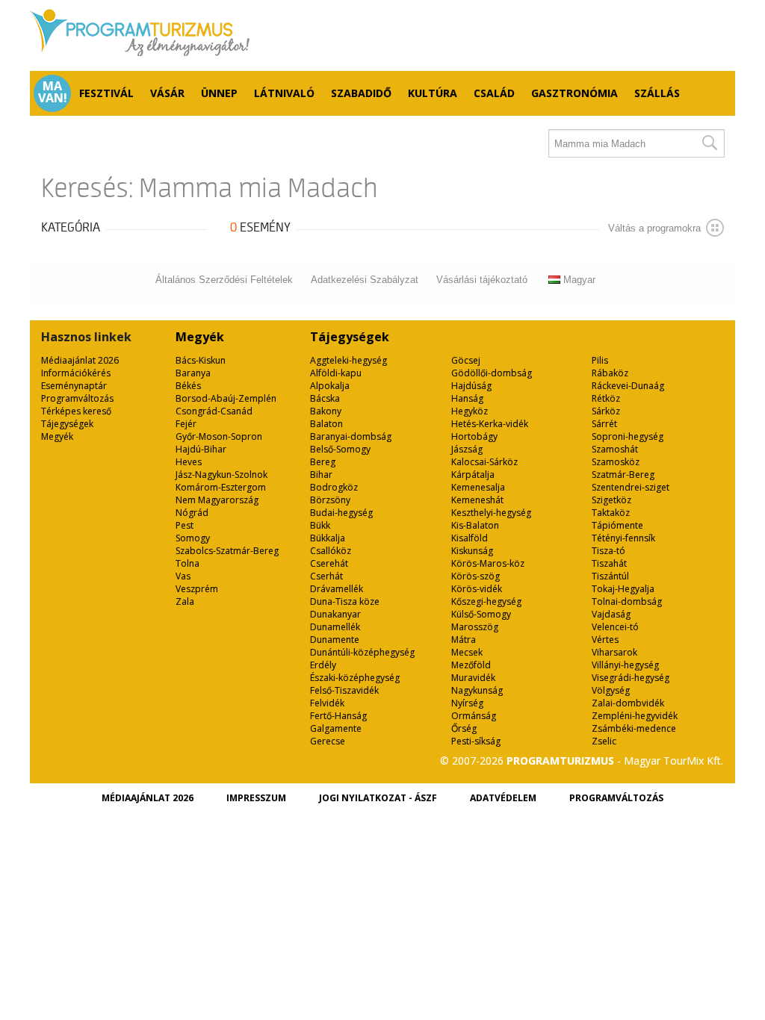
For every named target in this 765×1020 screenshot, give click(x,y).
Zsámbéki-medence (634, 728)
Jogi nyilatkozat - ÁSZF (378, 798)
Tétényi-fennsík (623, 538)
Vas (183, 576)
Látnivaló (284, 93)
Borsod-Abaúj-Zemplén (226, 398)
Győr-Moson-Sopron (219, 436)
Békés (188, 385)
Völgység (611, 690)
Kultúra (432, 93)
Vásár (167, 93)
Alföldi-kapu (336, 373)
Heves (189, 461)
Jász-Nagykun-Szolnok (221, 474)
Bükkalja (327, 538)
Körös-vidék (476, 588)
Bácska (325, 398)
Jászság (467, 449)
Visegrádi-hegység (630, 677)
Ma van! (52, 92)
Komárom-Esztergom (221, 487)
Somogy (193, 538)
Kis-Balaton (475, 525)
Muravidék (473, 677)
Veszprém (197, 588)
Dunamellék (335, 627)
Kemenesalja (478, 487)
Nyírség (467, 703)
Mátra (463, 639)
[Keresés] (709, 143)
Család (494, 93)
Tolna (187, 563)
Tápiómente (617, 525)
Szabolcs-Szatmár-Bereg (227, 550)
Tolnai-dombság (627, 601)
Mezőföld (471, 665)
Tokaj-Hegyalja (623, 588)
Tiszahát (609, 563)
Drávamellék (336, 588)
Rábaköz (610, 373)
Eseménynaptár (74, 385)
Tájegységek (67, 423)
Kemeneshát (477, 500)
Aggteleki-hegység (348, 360)
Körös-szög (475, 576)
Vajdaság (611, 614)
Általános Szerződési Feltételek (224, 279)
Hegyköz (469, 411)
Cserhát (326, 576)
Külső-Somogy (481, 614)
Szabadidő (361, 93)
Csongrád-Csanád (214, 411)
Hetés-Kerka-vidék (489, 423)
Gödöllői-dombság (491, 373)
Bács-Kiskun (201, 360)
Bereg (322, 461)
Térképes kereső (76, 411)
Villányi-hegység (625, 665)
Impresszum (256, 798)
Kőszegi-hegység (486, 601)
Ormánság (473, 715)
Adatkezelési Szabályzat (364, 279)
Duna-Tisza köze (345, 601)
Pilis (600, 360)
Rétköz (606, 398)
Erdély (323, 665)
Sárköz (606, 411)
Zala (185, 601)
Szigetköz (611, 500)
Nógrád (192, 512)
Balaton (326, 423)
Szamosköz (615, 461)
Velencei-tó (615, 627)
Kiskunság (472, 550)
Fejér (186, 423)
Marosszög (474, 627)
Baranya (193, 373)
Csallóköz (330, 550)
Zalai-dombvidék (628, 703)
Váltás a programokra (654, 228)
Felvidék (327, 703)
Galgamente (336, 728)
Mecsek (467, 652)
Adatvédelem (503, 798)
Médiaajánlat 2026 (80, 360)
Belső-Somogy (340, 449)
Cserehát (329, 563)
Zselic (604, 741)
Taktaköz (611, 512)
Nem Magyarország (217, 500)
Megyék (57, 436)
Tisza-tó (608, 550)
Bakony (325, 411)
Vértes (605, 639)
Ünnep (219, 93)
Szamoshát (615, 449)
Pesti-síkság (476, 741)
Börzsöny (330, 500)
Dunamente (334, 639)
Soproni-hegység (627, 436)
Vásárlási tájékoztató (481, 279)
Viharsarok (614, 652)
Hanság (467, 398)
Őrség (464, 728)
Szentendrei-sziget (630, 487)
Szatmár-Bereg (623, 474)
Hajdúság (471, 385)
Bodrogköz (334, 487)
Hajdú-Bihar (201, 449)
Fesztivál (106, 93)
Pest (184, 525)
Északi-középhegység (355, 677)
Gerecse (327, 741)
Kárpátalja (473, 474)
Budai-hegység (341, 512)
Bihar (321, 474)
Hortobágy (474, 436)
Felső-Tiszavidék (344, 690)
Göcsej (465, 360)
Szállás (657, 93)
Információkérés (76, 373)
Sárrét (604, 423)
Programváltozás (77, 398)
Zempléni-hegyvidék (635, 715)
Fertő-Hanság (338, 715)
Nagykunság (477, 690)
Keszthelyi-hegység (491, 512)
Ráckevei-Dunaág (628, 385)
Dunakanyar (335, 614)
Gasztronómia (574, 93)
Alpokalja (330, 385)
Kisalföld (469, 538)
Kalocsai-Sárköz (484, 461)
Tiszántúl (610, 576)
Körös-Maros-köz (487, 563)
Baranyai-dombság (350, 436)
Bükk (320, 525)
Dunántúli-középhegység (362, 652)
